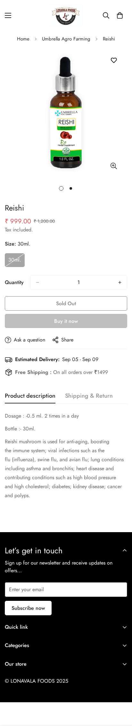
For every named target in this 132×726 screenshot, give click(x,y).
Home (23, 38)
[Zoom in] (113, 166)
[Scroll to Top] (120, 692)
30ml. (16, 261)
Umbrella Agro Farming (66, 38)
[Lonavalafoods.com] (66, 15)
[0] (119, 15)
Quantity (14, 282)
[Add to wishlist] (113, 60)
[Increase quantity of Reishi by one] (120, 282)
